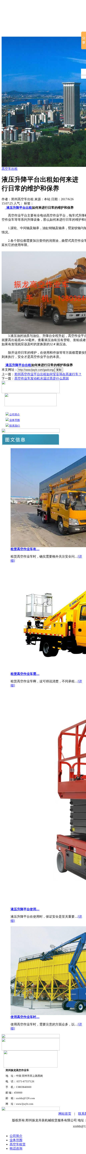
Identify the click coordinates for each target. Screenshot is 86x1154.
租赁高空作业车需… (25, 674)
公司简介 (29, 32)
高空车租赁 (50, 32)
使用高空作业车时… (25, 1017)
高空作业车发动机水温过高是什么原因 (41, 378)
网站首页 (9, 32)
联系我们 (14, 425)
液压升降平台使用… (25, 909)
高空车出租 (10, 168)
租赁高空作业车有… (25, 549)
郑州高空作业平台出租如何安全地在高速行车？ (48, 374)
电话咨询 (16, 1148)
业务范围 (14, 420)
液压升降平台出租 (19, 207)
